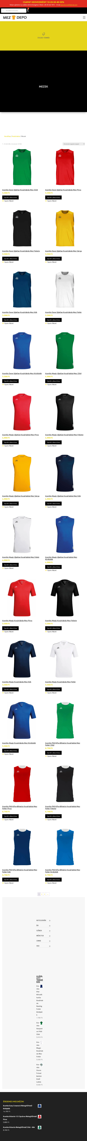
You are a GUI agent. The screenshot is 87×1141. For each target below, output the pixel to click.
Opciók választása (10, 197)
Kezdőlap (7, 136)
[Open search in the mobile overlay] (13, 10)
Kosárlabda (16, 136)
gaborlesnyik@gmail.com (68, 5)
